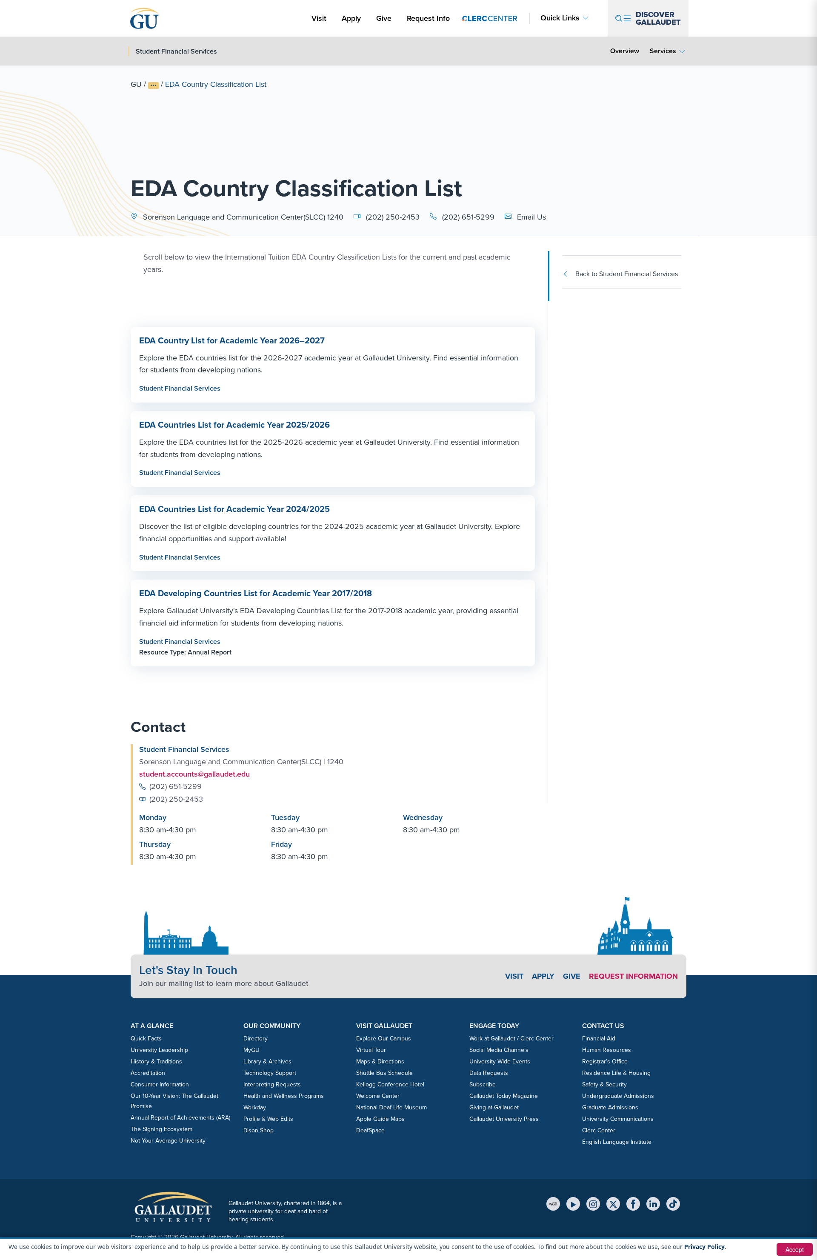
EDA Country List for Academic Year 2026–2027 (232, 340)
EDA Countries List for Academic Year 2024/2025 (234, 509)
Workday (254, 1107)
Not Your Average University (168, 1140)
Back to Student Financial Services (626, 274)
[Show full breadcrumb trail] (153, 85)
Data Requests (488, 1073)
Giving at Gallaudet (494, 1107)
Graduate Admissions (610, 1107)
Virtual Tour (371, 1050)
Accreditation (148, 1073)
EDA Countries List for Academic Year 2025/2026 (234, 424)
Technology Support (269, 1073)
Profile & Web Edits (268, 1118)
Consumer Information (160, 1084)
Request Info (428, 18)
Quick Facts (146, 1038)
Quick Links (560, 18)
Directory (255, 1038)
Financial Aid (598, 1038)
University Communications (618, 1118)
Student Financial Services (179, 388)
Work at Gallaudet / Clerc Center (511, 1038)
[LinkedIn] (653, 1204)
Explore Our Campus (383, 1038)
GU (136, 84)
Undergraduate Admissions (618, 1095)
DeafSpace (370, 1130)
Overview (624, 51)
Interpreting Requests (272, 1084)
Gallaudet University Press (504, 1118)
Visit (318, 18)
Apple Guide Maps (380, 1118)
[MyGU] (553, 1204)
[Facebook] (633, 1204)
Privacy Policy (704, 1247)
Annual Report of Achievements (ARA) (180, 1117)
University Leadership (159, 1050)
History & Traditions (156, 1061)
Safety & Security (604, 1084)
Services (663, 51)
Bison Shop (258, 1130)
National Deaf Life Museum (391, 1107)
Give (383, 18)
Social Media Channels (498, 1050)
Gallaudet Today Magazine (503, 1095)
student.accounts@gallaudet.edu (194, 774)
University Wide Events (499, 1061)
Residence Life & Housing (616, 1073)
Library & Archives (267, 1061)
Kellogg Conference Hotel (390, 1084)
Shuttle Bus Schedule (384, 1073)
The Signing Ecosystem (161, 1129)
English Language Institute (616, 1141)
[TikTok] (673, 1204)
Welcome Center (378, 1095)
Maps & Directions (380, 1061)
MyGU (251, 1050)
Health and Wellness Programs (283, 1095)
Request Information (633, 976)
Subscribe (482, 1084)
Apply (352, 18)
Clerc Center (598, 1130)
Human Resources (606, 1050)
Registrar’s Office (605, 1061)
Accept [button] (795, 1249)
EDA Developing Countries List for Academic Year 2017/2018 (255, 593)
